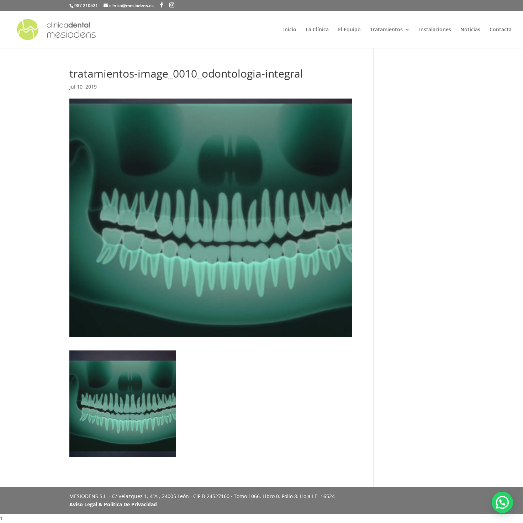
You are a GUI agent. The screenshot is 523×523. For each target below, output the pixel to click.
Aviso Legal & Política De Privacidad (113, 504)
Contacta (501, 30)
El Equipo (349, 30)
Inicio (289, 30)
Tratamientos (386, 30)
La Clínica (317, 30)
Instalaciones (435, 30)
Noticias (470, 30)
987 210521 (86, 5)
